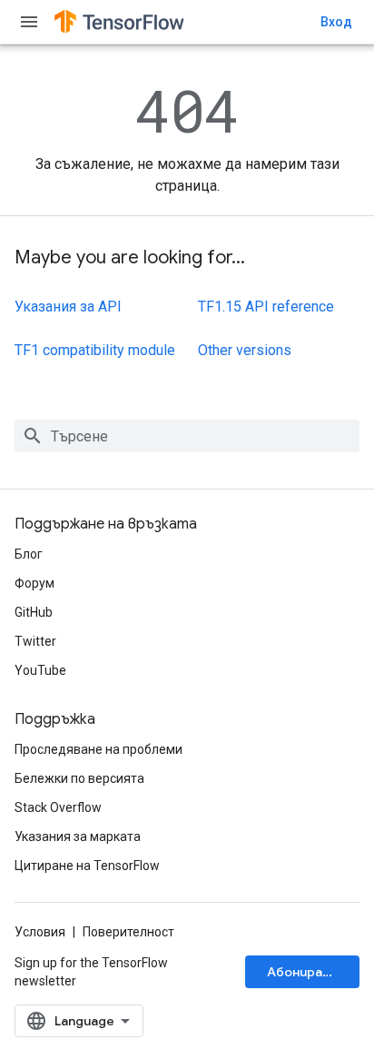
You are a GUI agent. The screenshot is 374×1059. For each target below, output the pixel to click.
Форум (34, 583)
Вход (336, 22)
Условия (40, 932)
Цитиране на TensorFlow (87, 865)
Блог (29, 554)
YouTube (40, 670)
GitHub (34, 612)
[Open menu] (29, 22)
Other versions (244, 350)
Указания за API (68, 306)
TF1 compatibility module (95, 350)
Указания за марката (78, 836)
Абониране (302, 972)
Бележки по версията (79, 778)
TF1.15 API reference (266, 306)
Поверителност (128, 932)
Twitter (35, 641)
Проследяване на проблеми (98, 749)
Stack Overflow (58, 807)
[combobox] (187, 436)
